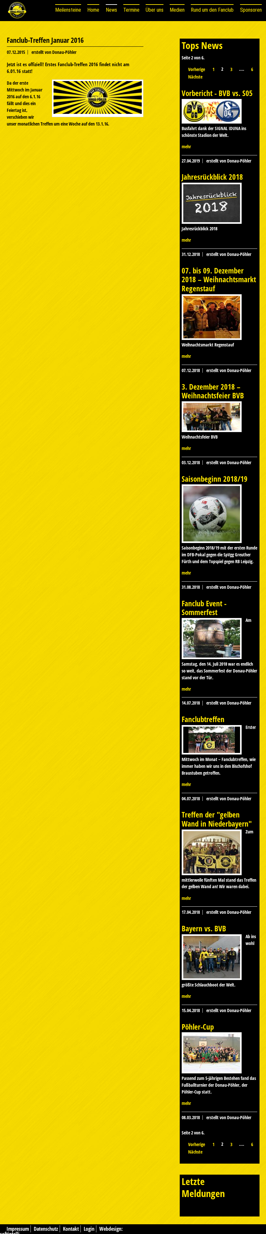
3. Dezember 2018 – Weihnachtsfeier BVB (213, 391)
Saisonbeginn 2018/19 (215, 479)
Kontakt (71, 1228)
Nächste (195, 77)
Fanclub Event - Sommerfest (204, 608)
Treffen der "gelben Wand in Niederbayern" (217, 819)
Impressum (17, 1228)
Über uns (154, 10)
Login (89, 1228)
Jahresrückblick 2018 (212, 177)
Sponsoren (251, 10)
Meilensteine (68, 10)
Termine (131, 10)
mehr (186, 146)
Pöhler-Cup (198, 1027)
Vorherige (196, 69)
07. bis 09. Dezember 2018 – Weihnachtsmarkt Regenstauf (219, 279)
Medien (177, 10)
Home (93, 10)
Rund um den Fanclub (212, 10)
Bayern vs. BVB (204, 928)
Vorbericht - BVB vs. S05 (217, 93)
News (111, 10)
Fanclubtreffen (203, 719)
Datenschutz (46, 1228)
